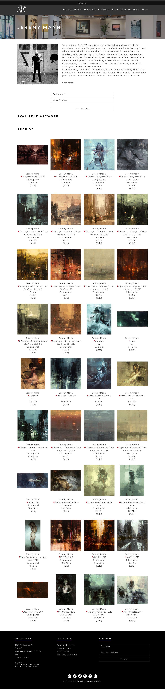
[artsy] (95, 676)
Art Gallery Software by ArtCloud (89, 681)
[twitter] (80, 676)
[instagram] (85, 676)
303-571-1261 (22, 658)
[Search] (143, 9)
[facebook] (90, 676)
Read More (68, 83)
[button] (72, 9)
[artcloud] (69, 676)
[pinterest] (75, 676)
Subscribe (124, 659)
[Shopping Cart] (147, 9)
